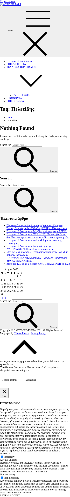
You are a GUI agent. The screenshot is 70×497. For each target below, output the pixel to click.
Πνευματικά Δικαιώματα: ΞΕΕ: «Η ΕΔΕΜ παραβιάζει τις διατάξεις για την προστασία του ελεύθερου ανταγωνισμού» (38, 236)
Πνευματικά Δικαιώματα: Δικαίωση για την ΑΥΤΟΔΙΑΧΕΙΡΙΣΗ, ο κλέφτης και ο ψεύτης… (31, 247)
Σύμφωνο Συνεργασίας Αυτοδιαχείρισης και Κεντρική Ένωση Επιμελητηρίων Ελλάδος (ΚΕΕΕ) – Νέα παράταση (37, 227)
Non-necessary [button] (7, 474)
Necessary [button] (5, 453)
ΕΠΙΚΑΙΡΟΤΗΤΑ (16, 64)
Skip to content (7, 1)
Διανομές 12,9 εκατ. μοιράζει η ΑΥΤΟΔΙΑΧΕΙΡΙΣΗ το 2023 (38, 263)
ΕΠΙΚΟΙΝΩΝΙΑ (15, 101)
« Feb (3, 297)
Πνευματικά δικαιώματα (19, 61)
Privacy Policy (38, 333)
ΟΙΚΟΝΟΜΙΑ (14, 98)
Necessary (9, 456)
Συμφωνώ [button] (31, 379)
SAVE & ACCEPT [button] (10, 495)
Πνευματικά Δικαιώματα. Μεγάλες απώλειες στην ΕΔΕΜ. (37, 231)
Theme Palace (21, 333)
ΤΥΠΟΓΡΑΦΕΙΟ (22, 95)
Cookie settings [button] (9, 379)
